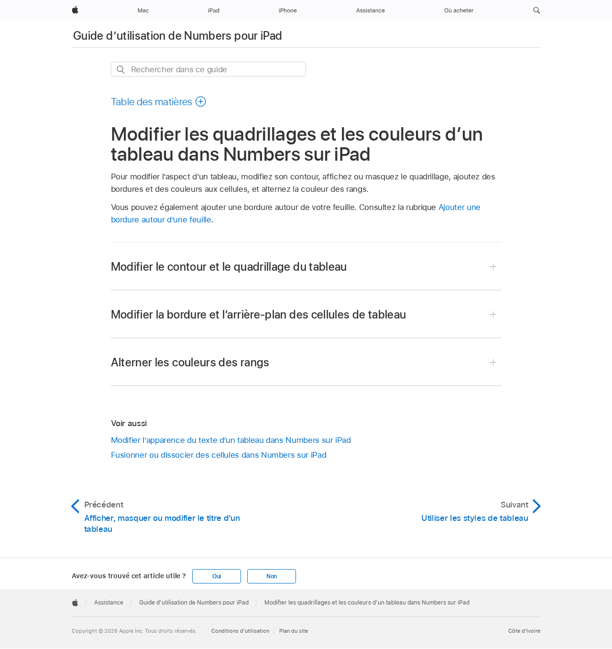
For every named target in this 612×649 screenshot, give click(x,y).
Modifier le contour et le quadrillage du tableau (229, 267)
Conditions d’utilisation (240, 630)
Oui (216, 576)
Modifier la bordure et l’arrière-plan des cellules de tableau (258, 314)
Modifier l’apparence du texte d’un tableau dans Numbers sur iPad (231, 440)
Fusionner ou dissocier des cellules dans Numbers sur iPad (219, 455)
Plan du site (293, 630)
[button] (536, 10)
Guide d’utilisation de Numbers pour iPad (177, 36)
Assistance (108, 602)
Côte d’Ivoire (524, 630)
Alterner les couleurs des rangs (190, 362)
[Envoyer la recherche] (121, 70)
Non (271, 576)
